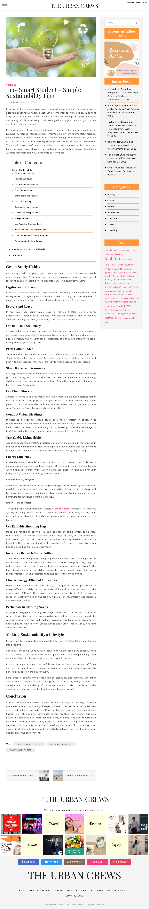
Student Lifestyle (61, 744)
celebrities (108, 254)
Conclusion (17, 255)
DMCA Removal (74, 895)
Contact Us (103, 890)
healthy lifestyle (112, 276)
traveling (132, 314)
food (115, 269)
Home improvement (121, 283)
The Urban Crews (74, 5)
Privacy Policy (122, 890)
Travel (110, 224)
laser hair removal (112, 291)
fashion (112, 258)
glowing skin (110, 272)
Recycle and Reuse (23, 179)
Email (99, 862)
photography (129, 298)
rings (137, 298)
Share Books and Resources (27, 196)
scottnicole (13, 102)
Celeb (110, 200)
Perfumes (120, 298)
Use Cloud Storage (23, 201)
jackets (125, 287)
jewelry (133, 286)
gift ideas (124, 268)
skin (106, 302)
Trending (11, 85)
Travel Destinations (113, 310)
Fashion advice (127, 260)
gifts (131, 269)
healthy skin (110, 279)
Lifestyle (112, 218)
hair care (122, 272)
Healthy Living (127, 276)
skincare (113, 301)
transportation (61, 508)
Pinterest (122, 862)
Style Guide (116, 306)
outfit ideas (109, 298)
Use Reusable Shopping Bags (28, 224)
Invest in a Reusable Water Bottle (30, 230)
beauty (108, 250)
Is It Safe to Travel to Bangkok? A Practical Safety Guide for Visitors (122, 92)
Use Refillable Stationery (26, 184)
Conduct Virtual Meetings (26, 207)
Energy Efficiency (23, 218)
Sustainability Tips (20, 750)
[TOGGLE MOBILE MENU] (4, 4)
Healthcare (133, 273)
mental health (127, 295)
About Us (87, 890)
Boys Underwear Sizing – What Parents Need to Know (121, 145)
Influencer (113, 212)
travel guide (122, 313)
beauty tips (117, 250)
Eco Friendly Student (29, 744)
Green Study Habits (22, 170)
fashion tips (114, 264)
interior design (113, 287)
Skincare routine (127, 301)
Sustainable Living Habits (26, 213)
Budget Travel (129, 250)
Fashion (111, 206)
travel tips (112, 318)
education (118, 254)
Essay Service (69, 141)
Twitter (53, 862)
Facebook (29, 862)
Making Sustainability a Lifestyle (28, 249)
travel (128, 306)
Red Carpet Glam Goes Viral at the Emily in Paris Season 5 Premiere (123, 109)
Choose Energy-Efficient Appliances (31, 235)
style (107, 306)
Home (121, 279)
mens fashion (112, 294)
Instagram (76, 862)
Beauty (111, 194)
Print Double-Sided (23, 190)
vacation (125, 318)
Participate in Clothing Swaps (28, 241)
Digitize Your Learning (25, 173)
